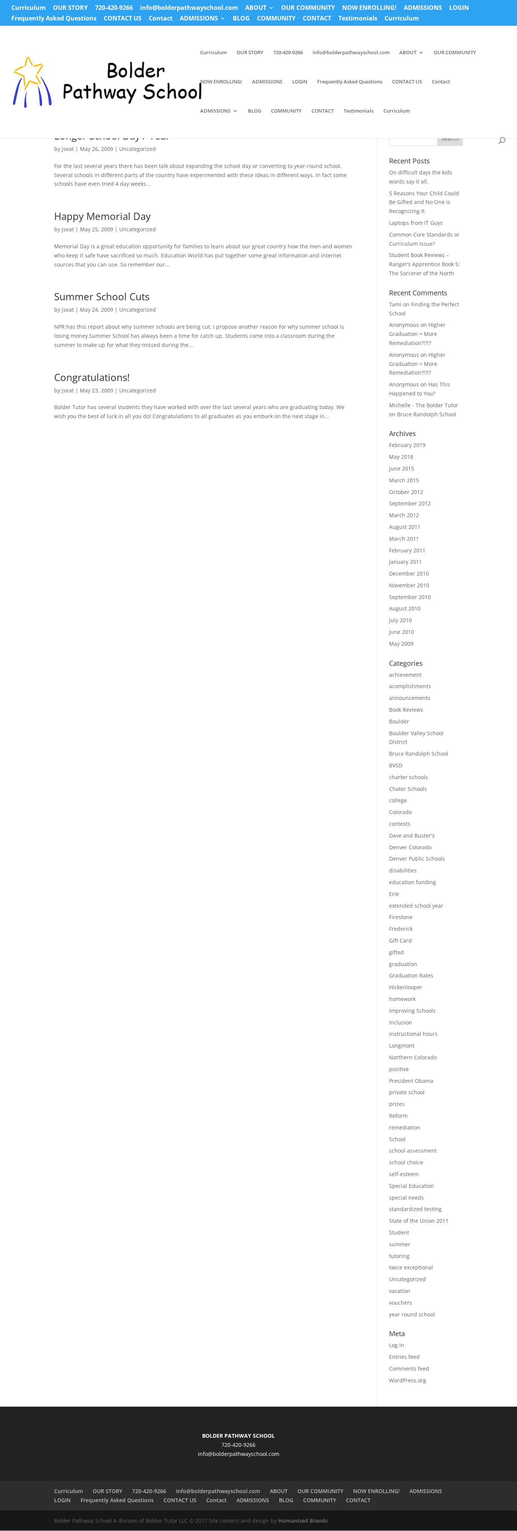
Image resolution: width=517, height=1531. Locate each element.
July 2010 (400, 620)
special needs (406, 1197)
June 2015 (401, 468)
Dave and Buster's (412, 835)
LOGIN (459, 8)
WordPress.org (407, 1380)
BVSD (395, 765)
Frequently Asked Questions (54, 18)
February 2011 (407, 550)
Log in (396, 1345)
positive (399, 1069)
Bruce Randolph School (426, 414)
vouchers (400, 1302)
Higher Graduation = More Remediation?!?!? (417, 334)
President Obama (411, 1080)
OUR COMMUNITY (308, 8)
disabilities (403, 870)
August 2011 (404, 526)
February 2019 (407, 445)
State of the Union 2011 (418, 1220)
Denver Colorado (410, 847)
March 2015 (404, 480)
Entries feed (404, 1356)
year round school (412, 1314)
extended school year (416, 905)
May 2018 (401, 456)
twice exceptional (411, 1267)
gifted (396, 952)
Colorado (400, 812)
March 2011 (404, 538)
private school (407, 1092)
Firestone (401, 917)
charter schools (408, 777)
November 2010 (409, 585)
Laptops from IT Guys (416, 222)
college (398, 800)
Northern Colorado (413, 1057)
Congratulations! (92, 377)
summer (399, 1244)
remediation (404, 1127)
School (397, 1139)
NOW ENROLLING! (369, 8)
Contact (161, 18)
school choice (406, 1162)
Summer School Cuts (101, 296)
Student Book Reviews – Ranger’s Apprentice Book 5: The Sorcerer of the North (424, 264)
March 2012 (404, 515)
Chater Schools (408, 788)
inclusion (400, 1022)
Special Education (411, 1185)
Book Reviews (406, 709)
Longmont (401, 1045)
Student (399, 1232)
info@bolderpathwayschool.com (189, 8)
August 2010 (404, 608)
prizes (397, 1103)
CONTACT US (123, 18)
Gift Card (400, 940)
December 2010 (409, 573)
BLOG (241, 18)
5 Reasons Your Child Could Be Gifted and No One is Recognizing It (424, 202)
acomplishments (410, 686)
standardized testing (415, 1209)
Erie (394, 893)
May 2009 (401, 643)
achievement (405, 674)
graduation (403, 964)
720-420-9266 (114, 8)
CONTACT (317, 18)
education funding (412, 882)
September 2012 (410, 503)
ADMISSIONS (423, 8)
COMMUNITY (276, 18)
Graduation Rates (411, 975)
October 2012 (406, 492)
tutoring (399, 1256)
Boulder (399, 721)
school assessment (413, 1150)
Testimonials (357, 18)
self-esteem (404, 1174)
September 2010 (410, 597)
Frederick (401, 928)
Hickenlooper (405, 987)
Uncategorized (137, 148)
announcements (409, 697)
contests (399, 823)
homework (402, 998)
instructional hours (413, 1033)
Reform (398, 1115)
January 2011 (405, 561)
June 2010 (401, 631)
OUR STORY (70, 8)
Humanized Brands (303, 1520)
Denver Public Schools (417, 858)
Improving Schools (412, 1010)
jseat (68, 148)
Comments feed (409, 1368)
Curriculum (28, 8)
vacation (399, 1290)
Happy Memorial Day (102, 216)
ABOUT (255, 8)
